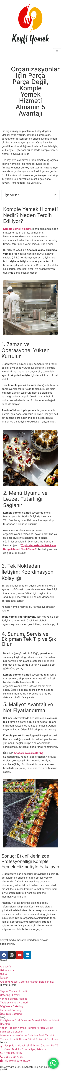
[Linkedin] (27, 955)
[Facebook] (4, 955)
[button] (55, 195)
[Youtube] (19, 955)
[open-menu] (57, 51)
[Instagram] (12, 955)
